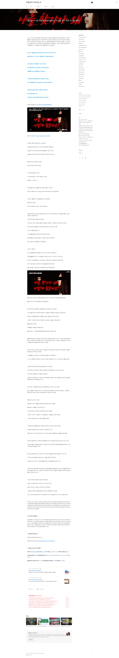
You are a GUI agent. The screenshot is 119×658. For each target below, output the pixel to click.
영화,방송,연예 (81, 72)
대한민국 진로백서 (82, 41)
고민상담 (87, 135)
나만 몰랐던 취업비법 (82, 37)
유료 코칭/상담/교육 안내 (82, 102)
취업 (79, 119)
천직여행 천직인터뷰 (82, 57)
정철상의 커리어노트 (33, 2)
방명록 (52, 6)
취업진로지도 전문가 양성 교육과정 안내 (85, 95)
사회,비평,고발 (81, 68)
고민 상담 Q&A (81, 53)
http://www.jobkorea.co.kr (34, 568)
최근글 (80, 109)
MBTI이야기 (81, 51)
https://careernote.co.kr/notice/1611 (46, 541)
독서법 (83, 138)
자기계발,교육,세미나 (82, 61)
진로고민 (86, 138)
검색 (89, 2)
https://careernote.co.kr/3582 (43, 135)
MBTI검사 (80, 137)
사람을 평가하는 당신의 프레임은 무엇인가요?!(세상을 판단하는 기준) (42, 604)
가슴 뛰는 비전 (81, 49)
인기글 (83, 109)
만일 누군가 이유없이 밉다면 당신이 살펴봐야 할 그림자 (39, 607)
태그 (31, 6)
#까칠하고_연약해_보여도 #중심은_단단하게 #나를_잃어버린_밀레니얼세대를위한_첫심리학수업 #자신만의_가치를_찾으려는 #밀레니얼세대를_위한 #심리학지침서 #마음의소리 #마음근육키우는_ (86, 129)
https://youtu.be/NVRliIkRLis (44, 104)
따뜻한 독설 (81, 43)
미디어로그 (38, 6)
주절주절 (80, 84)
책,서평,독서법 (81, 55)
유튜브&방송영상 (81, 74)
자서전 (86, 119)
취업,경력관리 (81, 63)
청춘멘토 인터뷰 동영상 (82, 100)
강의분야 (84, 135)
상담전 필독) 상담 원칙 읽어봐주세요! (84, 96)
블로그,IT (80, 80)
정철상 (80, 124)
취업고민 (82, 133)
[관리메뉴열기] (117, 2)
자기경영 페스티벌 (89, 137)
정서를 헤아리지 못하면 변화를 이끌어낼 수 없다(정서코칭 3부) (41, 597)
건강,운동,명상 (81, 82)
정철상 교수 (80, 135)
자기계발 (80, 138)
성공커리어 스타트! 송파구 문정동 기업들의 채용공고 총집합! (42, 572)
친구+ (51, 551)
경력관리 (90, 140)
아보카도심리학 (31, 595)
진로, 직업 (80, 65)
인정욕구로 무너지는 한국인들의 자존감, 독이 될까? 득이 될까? (41, 602)
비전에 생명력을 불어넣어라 (83, 143)
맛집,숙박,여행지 (81, 70)
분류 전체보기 (81, 35)
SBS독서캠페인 (86, 133)
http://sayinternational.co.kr (34, 577)
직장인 (84, 122)
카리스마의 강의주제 (82, 104)
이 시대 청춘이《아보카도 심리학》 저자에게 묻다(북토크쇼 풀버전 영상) (43, 600)
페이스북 (80, 158)
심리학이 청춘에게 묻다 (83, 47)
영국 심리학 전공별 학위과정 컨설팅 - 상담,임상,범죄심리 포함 (42, 581)
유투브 (85, 158)
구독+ (67, 551)
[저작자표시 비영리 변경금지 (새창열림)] (42, 589)
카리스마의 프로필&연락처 (83, 98)
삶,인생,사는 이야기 (82, 59)
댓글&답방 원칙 (81, 105)
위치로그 (46, 6)
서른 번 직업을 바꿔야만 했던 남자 (84, 145)
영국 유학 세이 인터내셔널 (35, 579)
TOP (92, 654)
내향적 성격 (80, 122)
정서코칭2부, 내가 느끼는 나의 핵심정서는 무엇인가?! (39, 599)
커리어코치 (84, 137)
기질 (84, 140)
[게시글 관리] (33, 589)
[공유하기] (32, 589)
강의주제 (87, 140)
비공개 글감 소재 (81, 86)
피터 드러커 (82, 119)
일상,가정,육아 (81, 76)
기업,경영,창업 (81, 78)
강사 (79, 133)
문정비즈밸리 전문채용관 (35, 570)
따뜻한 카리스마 (88, 122)
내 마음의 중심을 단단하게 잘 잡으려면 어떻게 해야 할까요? (40, 605)
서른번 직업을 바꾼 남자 (83, 45)
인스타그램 (83, 158)
